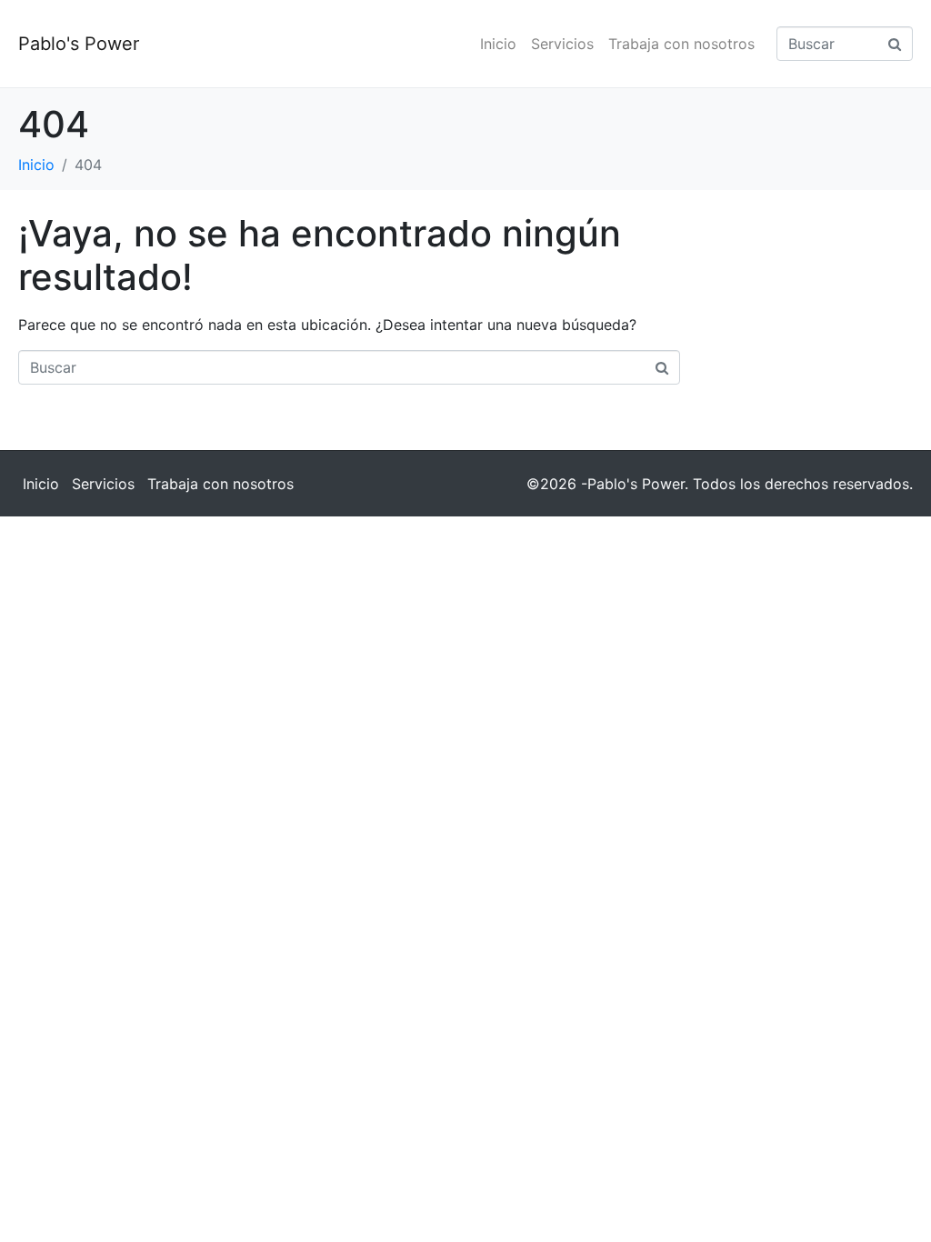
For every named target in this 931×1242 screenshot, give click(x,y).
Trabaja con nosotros (681, 44)
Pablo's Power (78, 44)
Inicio (498, 44)
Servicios (562, 44)
